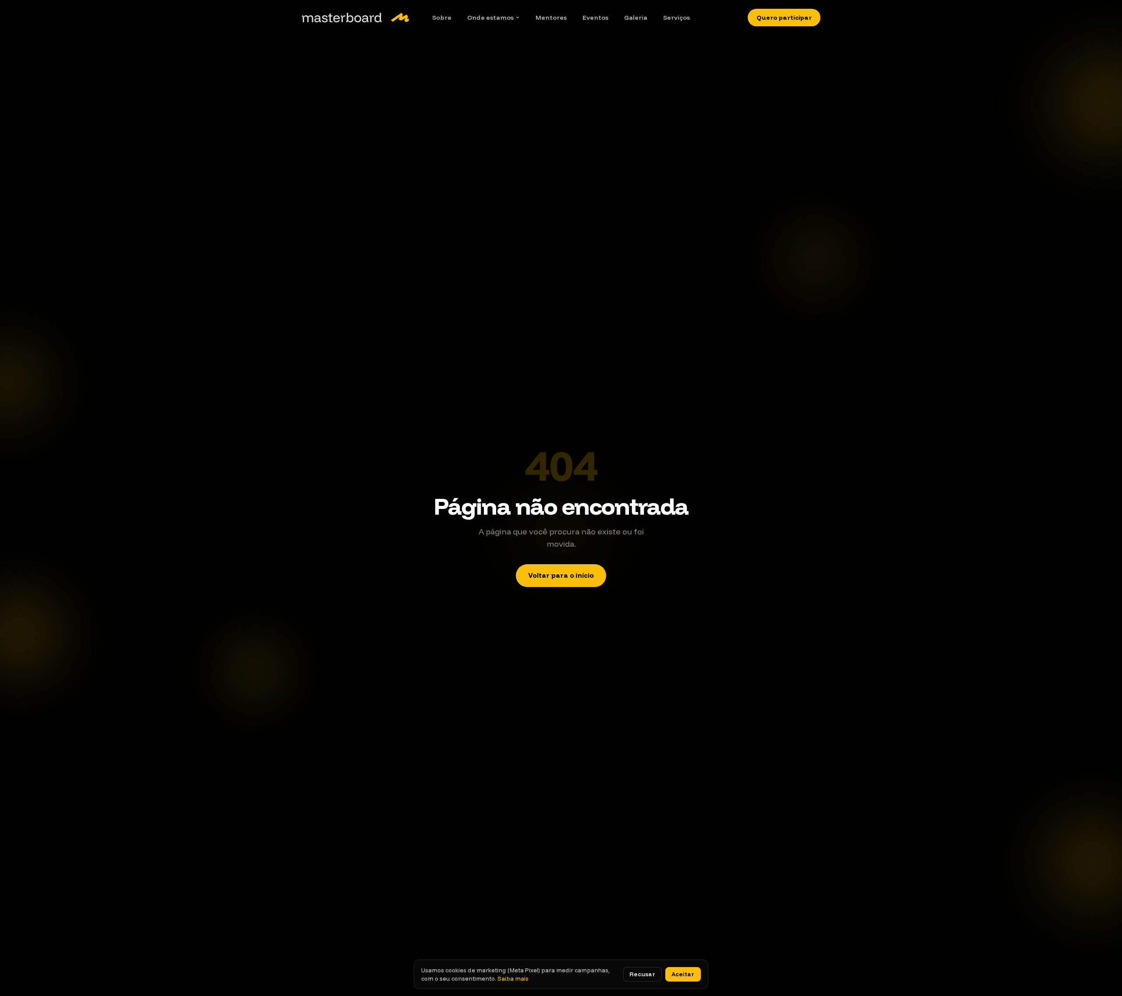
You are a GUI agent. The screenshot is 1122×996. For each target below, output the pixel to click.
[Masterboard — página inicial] (355, 17)
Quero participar (784, 17)
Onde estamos (490, 17)
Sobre (441, 17)
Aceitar (682, 974)
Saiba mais (513, 978)
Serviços (676, 17)
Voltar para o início (560, 575)
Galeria (635, 17)
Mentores (551, 17)
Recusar (642, 974)
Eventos (595, 17)
